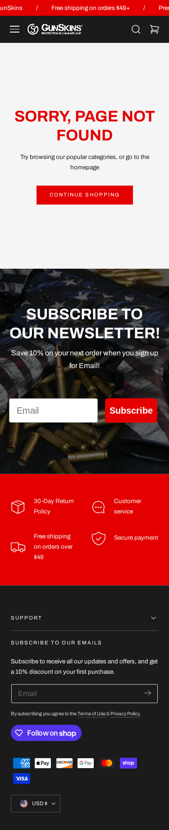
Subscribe (131, 410)
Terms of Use (92, 713)
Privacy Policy (124, 713)
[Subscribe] (147, 693)
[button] (15, 29)
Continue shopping (85, 194)
